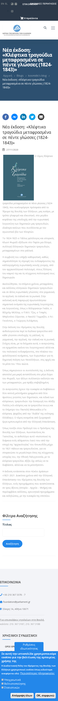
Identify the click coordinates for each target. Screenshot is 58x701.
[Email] (41, 116)
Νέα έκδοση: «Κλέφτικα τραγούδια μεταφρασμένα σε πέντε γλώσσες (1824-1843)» (26, 134)
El (6, 3)
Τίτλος (7, 524)
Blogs (20, 75)
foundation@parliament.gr (16, 601)
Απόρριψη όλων (22, 695)
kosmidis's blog (37, 75)
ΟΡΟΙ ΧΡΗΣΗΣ (12, 646)
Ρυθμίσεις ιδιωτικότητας (29, 646)
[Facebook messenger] (14, 116)
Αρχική (7, 75)
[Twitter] (32, 116)
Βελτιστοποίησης (15, 683)
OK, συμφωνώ (45, 695)
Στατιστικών (12, 687)
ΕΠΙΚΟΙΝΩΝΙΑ (25, 4)
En (2, 3)
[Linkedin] (23, 116)
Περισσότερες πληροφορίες (37, 673)
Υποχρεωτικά (12, 680)
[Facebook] (5, 116)
